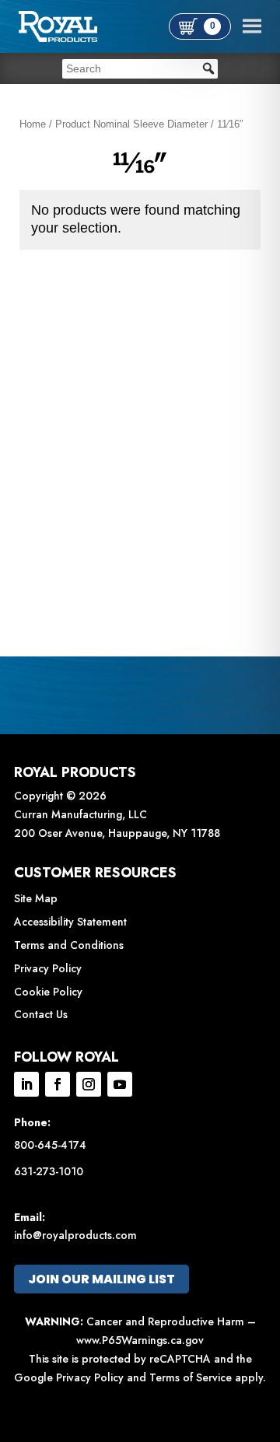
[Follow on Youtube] (119, 1084)
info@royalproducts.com (75, 1235)
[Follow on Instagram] (88, 1084)
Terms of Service (190, 1377)
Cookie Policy (48, 991)
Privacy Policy (48, 968)
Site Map (36, 898)
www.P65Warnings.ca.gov (140, 1340)
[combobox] (140, 69)
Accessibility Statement (70, 921)
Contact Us (41, 1014)
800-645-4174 (50, 1145)
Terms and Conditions (69, 945)
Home (32, 124)
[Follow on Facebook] (57, 1084)
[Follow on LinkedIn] (26, 1084)
